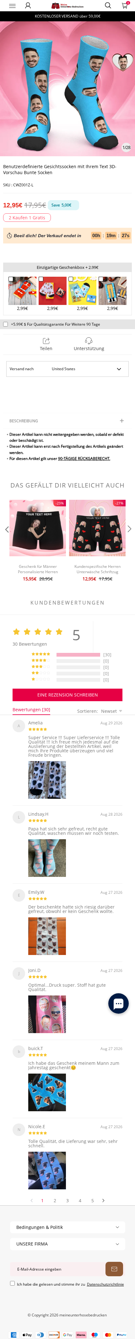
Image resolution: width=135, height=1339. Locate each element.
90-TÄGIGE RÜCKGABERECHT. (84, 458)
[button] (6, 541)
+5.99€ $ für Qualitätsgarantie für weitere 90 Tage (55, 324)
